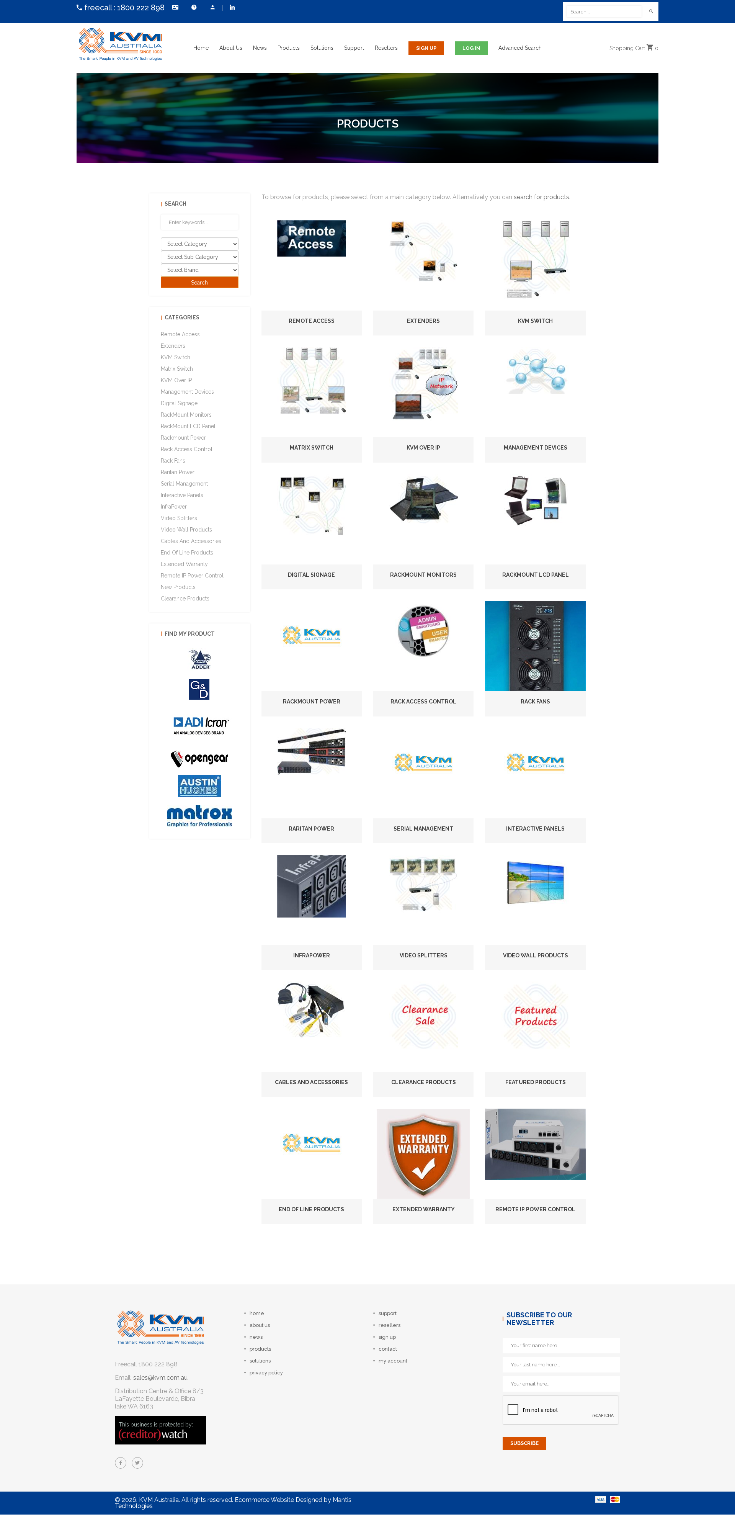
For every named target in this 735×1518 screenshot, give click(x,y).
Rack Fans (535, 701)
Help (193, 7)
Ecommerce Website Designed (278, 1499)
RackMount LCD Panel (535, 575)
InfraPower (311, 955)
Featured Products (535, 1082)
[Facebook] (120, 1463)
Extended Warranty (423, 1209)
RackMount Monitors (423, 575)
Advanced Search (520, 48)
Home (201, 48)
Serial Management (423, 829)
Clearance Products (423, 1082)
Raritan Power (311, 829)
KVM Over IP (423, 448)
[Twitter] (137, 1463)
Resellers (386, 48)
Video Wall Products (535, 955)
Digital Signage (311, 575)
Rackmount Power (311, 701)
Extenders (423, 321)
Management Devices (535, 448)
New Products (178, 587)
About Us (230, 48)
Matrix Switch (311, 448)
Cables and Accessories (311, 1082)
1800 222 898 (141, 7)
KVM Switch (535, 321)
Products (289, 48)
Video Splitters (424, 955)
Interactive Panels (535, 829)
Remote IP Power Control (535, 1209)
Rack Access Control (423, 701)
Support (354, 48)
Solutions (321, 48)
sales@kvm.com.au (160, 1377)
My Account (212, 7)
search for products (541, 197)
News (260, 48)
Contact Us (174, 7)
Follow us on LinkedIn (231, 7)
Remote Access (312, 321)
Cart (633, 48)
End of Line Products (311, 1209)
